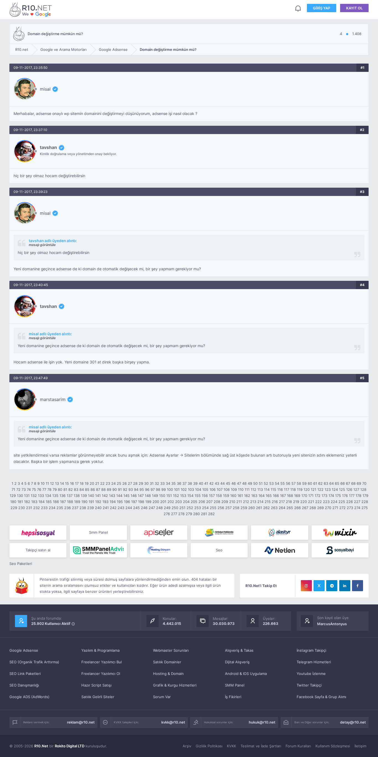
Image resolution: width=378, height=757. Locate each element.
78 (49, 489)
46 (233, 483)
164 (261, 495)
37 (184, 483)
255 (213, 507)
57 (293, 483)
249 (167, 507)
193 (105, 501)
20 (92, 483)
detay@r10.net (353, 722)
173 (324, 495)
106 (212, 489)
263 (274, 507)
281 (204, 514)
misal (45, 89)
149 (155, 495)
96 (147, 489)
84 (81, 489)
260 (251, 507)
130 (20, 495)
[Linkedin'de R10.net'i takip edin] (344, 585)
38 (190, 483)
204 (186, 501)
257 (228, 507)
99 (163, 489)
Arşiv (187, 746)
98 (158, 489)
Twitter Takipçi (309, 685)
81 (65, 489)
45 (228, 483)
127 (356, 489)
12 (52, 483)
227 (357, 501)
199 (148, 501)
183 (34, 501)
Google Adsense (23, 650)
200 (155, 501)
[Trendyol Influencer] (340, 532)
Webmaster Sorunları (171, 650)
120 (307, 489)
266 (297, 507)
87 (98, 489)
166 (276, 495)
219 (296, 501)
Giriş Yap (321, 8)
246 (144, 507)
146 (134, 495)
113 (260, 489)
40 (201, 483)
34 (168, 483)
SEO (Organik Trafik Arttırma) (34, 662)
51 (261, 483)
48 (244, 483)
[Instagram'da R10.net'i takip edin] (306, 585)
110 (241, 489)
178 (358, 495)
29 (141, 483)
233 (44, 507)
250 (175, 507)
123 (328, 489)
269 (320, 507)
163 (254, 495)
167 (283, 495)
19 (87, 483)
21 (97, 483)
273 (350, 507)
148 (148, 495)
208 (217, 501)
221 (311, 501)
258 (236, 507)
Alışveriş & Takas (239, 650)
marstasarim (53, 399)
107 (219, 489)
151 (169, 495)
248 (159, 507)
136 (62, 495)
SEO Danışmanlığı (24, 685)
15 (67, 483)
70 (364, 483)
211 (239, 501)
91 (120, 489)
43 (217, 483)
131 (27, 495)
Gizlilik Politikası (209, 746)
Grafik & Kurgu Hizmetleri (174, 685)
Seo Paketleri (20, 563)
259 (243, 507)
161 (240, 495)
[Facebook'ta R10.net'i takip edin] (357, 585)
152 (176, 495)
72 (18, 489)
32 (157, 483)
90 (114, 489)
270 (328, 507)
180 (13, 501)
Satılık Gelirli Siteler (97, 697)
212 (246, 501)
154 (190, 495)
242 (113, 507)
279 (189, 514)
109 (234, 489)
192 (98, 501)
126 (349, 489)
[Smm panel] (98, 550)
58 (299, 483)
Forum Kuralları (298, 746)
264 (282, 507)
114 (267, 489)
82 (70, 489)
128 (363, 489)
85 (87, 489)
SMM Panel (234, 685)
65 (337, 483)
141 (98, 495)
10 (43, 483)
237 (75, 507)
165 (269, 495)
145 (126, 495)
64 (331, 483)
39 (195, 483)
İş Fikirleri (233, 697)
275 (364, 507)
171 (311, 495)
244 (128, 507)
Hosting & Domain (168, 673)
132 (34, 495)
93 (130, 489)
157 (212, 495)
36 (179, 483)
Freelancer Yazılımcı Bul (101, 662)
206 (201, 501)
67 (348, 483)
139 (84, 495)
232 (36, 507)
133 (41, 495)
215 (268, 501)
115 (273, 489)
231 (29, 507)
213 (253, 501)
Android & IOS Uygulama (246, 673)
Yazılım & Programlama (100, 650)
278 (181, 514)
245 (136, 507)
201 (163, 501)
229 (14, 507)
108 (227, 489)
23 (108, 483)
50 (255, 483)
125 (342, 489)
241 (106, 507)
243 (121, 507)
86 (92, 489)
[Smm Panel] (37, 532)
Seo (219, 550)
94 (136, 489)
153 (183, 495)
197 (134, 501)
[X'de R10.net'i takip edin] (319, 585)
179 (365, 495)
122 (320, 489)
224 (334, 501)
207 (209, 501)
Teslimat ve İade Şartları (260, 746)
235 (59, 507)
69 (359, 483)
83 (76, 489)
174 (331, 495)
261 (259, 507)
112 (253, 489)
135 (55, 495)
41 (206, 483)
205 (194, 501)
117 (286, 489)
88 (103, 489)
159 (226, 495)
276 (167, 514)
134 (48, 495)
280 (196, 514)
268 (312, 507)
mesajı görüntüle (42, 245)
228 (364, 501)
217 (282, 501)
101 (177, 489)
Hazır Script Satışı (96, 685)
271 (335, 507)
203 (178, 501)
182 (27, 501)
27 (130, 483)
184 (41, 501)
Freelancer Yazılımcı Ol (100, 673)
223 (326, 501)
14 (62, 483)
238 (82, 507)
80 (60, 489)
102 (184, 489)
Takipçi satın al (37, 550)
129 (13, 495)
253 (197, 507)
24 (113, 483)
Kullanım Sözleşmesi (332, 746)
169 (297, 495)
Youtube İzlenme (311, 673)
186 (56, 501)
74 (29, 489)
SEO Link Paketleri (25, 673)
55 (282, 483)
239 (90, 507)
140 (91, 495)
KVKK (231, 746)
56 (288, 483)
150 (162, 495)
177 (351, 495)
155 (198, 495)
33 (162, 483)
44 (222, 483)
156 (205, 495)
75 (34, 489)
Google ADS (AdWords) (29, 697)
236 (67, 507)
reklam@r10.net (81, 722)
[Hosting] (279, 532)
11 (47, 483)
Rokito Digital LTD (69, 746)
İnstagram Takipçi (311, 650)
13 (57, 483)
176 (345, 495)
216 (275, 501)
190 (84, 501)
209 (224, 501)
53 (271, 483)
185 (49, 501)
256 (221, 507)
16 (72, 483)
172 (317, 495)
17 (77, 483)
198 (141, 501)
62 (320, 483)
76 (39, 489)
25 (119, 483)
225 (341, 501)
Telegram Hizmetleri (314, 662)
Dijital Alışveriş (237, 662)
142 (105, 495)
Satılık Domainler (167, 662)
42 (211, 483)
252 (190, 507)
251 (182, 507)
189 (77, 501)
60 (310, 483)
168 (290, 495)
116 (280, 489)
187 (63, 501)
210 (232, 501)
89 (109, 489)
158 (219, 495)
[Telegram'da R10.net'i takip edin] (331, 585)
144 (119, 495)
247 (152, 507)
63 (326, 483)
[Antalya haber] (219, 532)
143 (112, 495)
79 (55, 489)
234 (52, 507)
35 (173, 483)
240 (98, 507)
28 (135, 483)
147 (141, 495)
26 (124, 483)
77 (44, 489)
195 (120, 501)
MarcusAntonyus (332, 624)
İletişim (360, 746)
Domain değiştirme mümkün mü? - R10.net (31, 9)
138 (77, 495)
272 (342, 507)
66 (342, 483)
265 (289, 507)
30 (146, 483)
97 (153, 489)
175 (338, 495)
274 (357, 507)
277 (174, 514)
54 (277, 483)
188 (70, 501)
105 (205, 489)
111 (247, 489)
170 (304, 495)
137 (70, 495)
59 (304, 483)
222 (318, 501)
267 (305, 507)
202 (170, 501)
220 (303, 501)
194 (113, 501)
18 (82, 483)
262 (266, 507)
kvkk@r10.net (173, 722)
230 (21, 507)
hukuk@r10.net (262, 722)
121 (313, 489)
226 (349, 501)
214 (260, 501)
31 (152, 483)
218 (289, 501)
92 (125, 489)
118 (293, 489)
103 (191, 489)
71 (13, 489)
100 (170, 489)
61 (315, 483)
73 (24, 489)
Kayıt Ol (354, 8)
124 (335, 489)
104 (198, 489)
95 (141, 489)
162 (247, 495)
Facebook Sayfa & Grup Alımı (321, 697)
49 (250, 483)
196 (127, 501)
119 (299, 489)
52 (266, 483)
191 (91, 501)
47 (239, 483)
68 (353, 483)
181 (20, 501)
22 (102, 483)
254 (205, 507)
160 (233, 495)
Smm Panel (98, 532)
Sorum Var (162, 697)
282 (211, 514)
